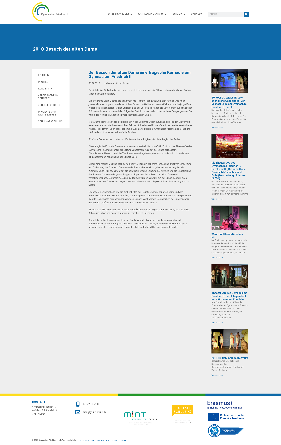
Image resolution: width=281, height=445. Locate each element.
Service (177, 14)
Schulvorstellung (50, 121)
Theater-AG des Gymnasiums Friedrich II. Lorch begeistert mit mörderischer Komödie (229, 296)
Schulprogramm (118, 14)
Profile (43, 82)
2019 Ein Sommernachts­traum (229, 357)
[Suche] (246, 14)
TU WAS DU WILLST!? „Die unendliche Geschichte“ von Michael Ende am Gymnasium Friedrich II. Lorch (228, 102)
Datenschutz (97, 440)
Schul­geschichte (49, 105)
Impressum (84, 440)
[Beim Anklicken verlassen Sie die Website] (140, 417)
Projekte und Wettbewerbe (47, 113)
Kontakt (196, 14)
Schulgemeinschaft (151, 14)
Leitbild (43, 75)
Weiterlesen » (217, 127)
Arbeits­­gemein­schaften (48, 97)
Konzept (43, 88)
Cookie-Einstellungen (116, 440)
